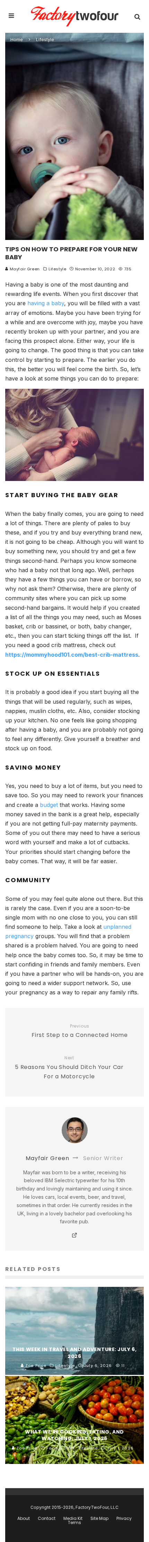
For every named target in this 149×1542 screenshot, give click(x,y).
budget (50, 804)
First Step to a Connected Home (80, 1031)
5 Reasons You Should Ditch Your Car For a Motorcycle (69, 1067)
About (23, 1518)
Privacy (124, 1518)
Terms (74, 1523)
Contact (46, 1518)
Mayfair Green (24, 269)
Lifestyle (57, 269)
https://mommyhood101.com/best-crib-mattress (71, 654)
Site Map (99, 1518)
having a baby (45, 303)
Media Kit (72, 1518)
